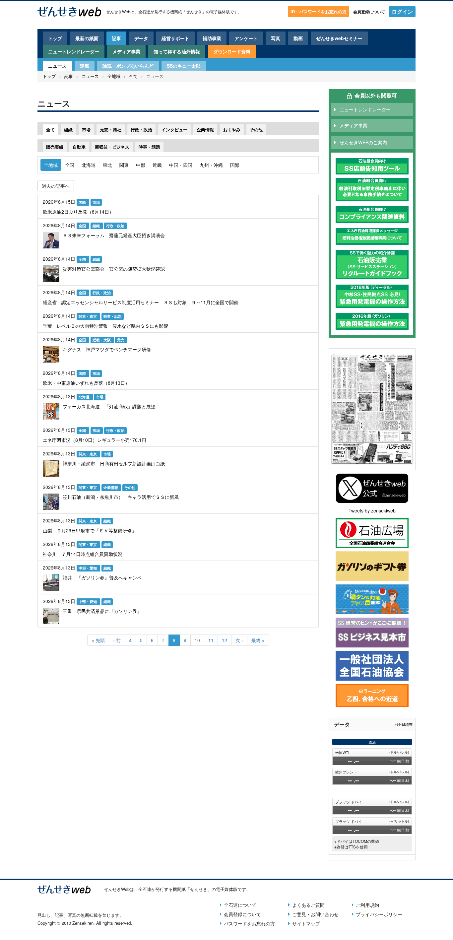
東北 (107, 165)
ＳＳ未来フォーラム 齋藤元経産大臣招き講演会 (114, 235)
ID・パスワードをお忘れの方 (319, 11)
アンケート (246, 38)
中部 (140, 165)
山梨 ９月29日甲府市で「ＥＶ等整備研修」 (89, 530)
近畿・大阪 (102, 339)
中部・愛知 (88, 568)
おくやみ (231, 129)
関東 (124, 165)
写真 (275, 38)
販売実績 (54, 147)
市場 (86, 129)
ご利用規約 (367, 905)
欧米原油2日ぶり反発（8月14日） (78, 211)
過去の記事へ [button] (56, 185)
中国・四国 (180, 165)
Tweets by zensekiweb (372, 510)
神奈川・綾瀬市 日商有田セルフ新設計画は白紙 (114, 463)
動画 (298, 38)
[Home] (69, 12)
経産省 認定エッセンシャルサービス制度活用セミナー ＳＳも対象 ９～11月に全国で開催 (140, 302)
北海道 (89, 165)
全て (133, 76)
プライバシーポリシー (379, 914)
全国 (69, 165)
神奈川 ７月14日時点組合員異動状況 (82, 554)
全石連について (240, 905)
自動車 (79, 147)
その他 (256, 129)
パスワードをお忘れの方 (249, 923)
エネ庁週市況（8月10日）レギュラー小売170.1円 (94, 439)
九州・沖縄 (211, 165)
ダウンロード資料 (231, 51)
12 (226, 640)
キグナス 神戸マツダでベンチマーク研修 (107, 349)
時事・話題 (149, 147)
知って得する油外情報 (177, 51)
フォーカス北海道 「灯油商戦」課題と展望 (109, 406)
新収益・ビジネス (112, 147)
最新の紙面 (86, 38)
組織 (68, 129)
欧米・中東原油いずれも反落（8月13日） (86, 382)
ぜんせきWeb (118, 11)
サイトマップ (306, 923)
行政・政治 (141, 129)
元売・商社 (110, 129)
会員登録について (369, 12)
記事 (116, 38)
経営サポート (175, 38)
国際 (234, 165)
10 (199, 640)
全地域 (113, 76)
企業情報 (205, 129)
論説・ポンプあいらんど (128, 65)
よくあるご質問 (308, 905)
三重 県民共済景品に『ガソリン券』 (102, 611)
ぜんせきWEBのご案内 (363, 142)
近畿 (157, 165)
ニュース (57, 65)
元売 (120, 339)
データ (141, 38)
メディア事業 (126, 51)
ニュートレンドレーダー (73, 51)
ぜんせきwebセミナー (339, 38)
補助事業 (212, 38)
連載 (84, 65)
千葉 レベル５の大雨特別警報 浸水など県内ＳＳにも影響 (105, 325)
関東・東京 (88, 316)
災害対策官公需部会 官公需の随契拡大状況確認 (114, 268)
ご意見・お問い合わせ (315, 914)
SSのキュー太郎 (184, 65)
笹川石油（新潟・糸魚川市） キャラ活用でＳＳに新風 (121, 497)
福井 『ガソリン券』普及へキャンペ (102, 577)
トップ (55, 38)
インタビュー (174, 129)
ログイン (402, 11)
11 (213, 640)
